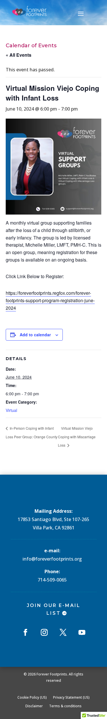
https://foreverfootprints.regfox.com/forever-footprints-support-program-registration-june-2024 (50, 300)
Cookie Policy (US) (32, 697)
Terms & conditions (65, 706)
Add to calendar (35, 334)
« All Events (18, 55)
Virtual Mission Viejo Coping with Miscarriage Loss (77, 436)
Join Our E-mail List (53, 609)
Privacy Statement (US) (71, 697)
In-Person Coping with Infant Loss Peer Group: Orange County (31, 432)
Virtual (11, 410)
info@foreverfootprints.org (52, 559)
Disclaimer (34, 706)
